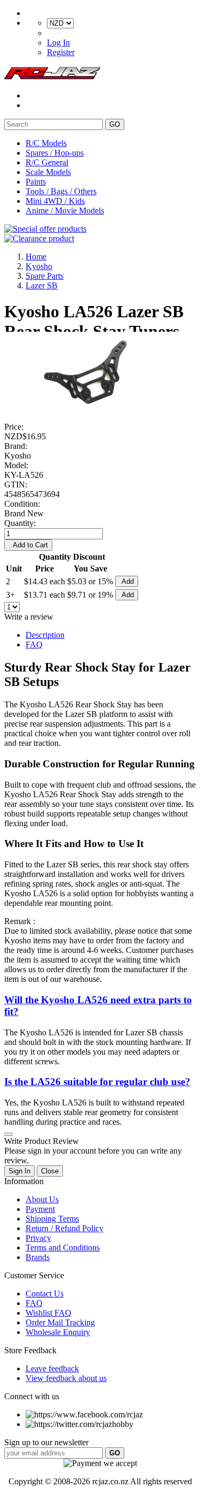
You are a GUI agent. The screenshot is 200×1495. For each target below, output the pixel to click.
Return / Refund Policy (64, 1228)
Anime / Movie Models (65, 210)
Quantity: (20, 523)
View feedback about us (66, 1378)
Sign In (19, 1171)
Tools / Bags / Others (61, 191)
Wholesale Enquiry (58, 1332)
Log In (58, 42)
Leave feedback (52, 1368)
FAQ (34, 644)
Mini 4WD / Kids (55, 200)
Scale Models (48, 172)
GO (114, 124)
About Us (42, 1199)
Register (61, 52)
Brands (38, 1257)
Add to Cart (28, 545)
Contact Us (44, 1293)
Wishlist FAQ (48, 1312)
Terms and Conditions (63, 1247)
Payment (40, 1209)
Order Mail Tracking (60, 1322)
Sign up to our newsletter (46, 1442)
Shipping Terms (52, 1218)
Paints (36, 181)
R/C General (47, 162)
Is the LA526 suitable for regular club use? (97, 1081)
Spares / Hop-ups (55, 152)
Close (50, 1171)
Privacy (38, 1237)
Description (45, 634)
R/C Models (46, 143)
